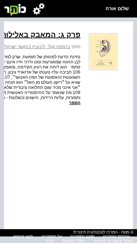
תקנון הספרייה (82, 236)
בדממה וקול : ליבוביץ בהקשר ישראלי (37, 46)
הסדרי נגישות (73, 241)
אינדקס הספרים (116, 236)
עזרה (49, 241)
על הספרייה (52, 236)
